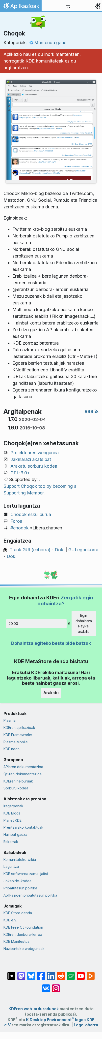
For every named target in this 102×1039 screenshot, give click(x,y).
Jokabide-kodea (17, 881)
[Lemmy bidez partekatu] (71, 973)
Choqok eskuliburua (30, 514)
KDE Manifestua (16, 941)
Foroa (16, 521)
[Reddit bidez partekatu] (61, 973)
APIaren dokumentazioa (23, 767)
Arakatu (51, 692)
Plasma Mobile (15, 742)
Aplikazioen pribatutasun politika (30, 895)
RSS (89, 411)
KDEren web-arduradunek (33, 1009)
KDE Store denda (17, 913)
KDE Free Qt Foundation (23, 927)
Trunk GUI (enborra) (30, 549)
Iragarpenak (13, 806)
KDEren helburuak (18, 781)
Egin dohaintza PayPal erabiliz (84, 623)
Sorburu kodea (15, 788)
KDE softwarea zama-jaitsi (25, 874)
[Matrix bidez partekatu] (11, 973)
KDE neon (11, 749)
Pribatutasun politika (20, 888)
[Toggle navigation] (68, 6)
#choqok (19, 527)
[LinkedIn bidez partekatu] (51, 973)
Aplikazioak (20, 7)
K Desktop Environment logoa (56, 1019)
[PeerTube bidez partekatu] (91, 973)
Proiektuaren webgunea (34, 452)
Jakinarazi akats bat (30, 459)
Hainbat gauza (15, 834)
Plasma (9, 720)
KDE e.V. (10, 920)
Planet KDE (12, 820)
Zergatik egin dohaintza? (65, 600)
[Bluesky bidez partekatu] (31, 973)
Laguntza (11, 866)
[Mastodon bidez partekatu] (21, 973)
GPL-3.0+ (20, 472)
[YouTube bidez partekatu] (81, 973)
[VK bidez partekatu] (46, 986)
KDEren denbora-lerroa (22, 934)
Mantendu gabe (50, 42)
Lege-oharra (86, 1025)
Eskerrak (10, 842)
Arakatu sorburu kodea (33, 466)
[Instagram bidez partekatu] (56, 986)
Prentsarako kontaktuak (23, 827)
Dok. (59, 549)
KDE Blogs (12, 813)
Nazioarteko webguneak (24, 948)
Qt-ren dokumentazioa (22, 774)
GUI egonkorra (83, 549)
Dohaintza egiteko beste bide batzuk (51, 643)
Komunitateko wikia (19, 859)
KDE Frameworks (17, 735)
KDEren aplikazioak (19, 727)
